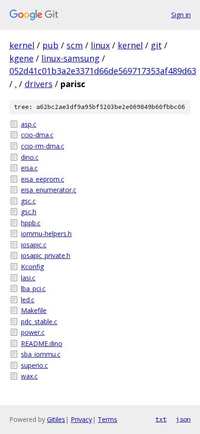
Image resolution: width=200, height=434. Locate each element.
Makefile (34, 310)
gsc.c (28, 201)
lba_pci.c (33, 288)
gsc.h (28, 211)
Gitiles (56, 419)
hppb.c (30, 222)
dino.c (30, 157)
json (183, 419)
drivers (39, 83)
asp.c (28, 124)
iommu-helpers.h (46, 233)
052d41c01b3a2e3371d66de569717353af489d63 (102, 70)
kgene (21, 58)
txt (161, 419)
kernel (21, 45)
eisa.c (29, 167)
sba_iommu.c (40, 354)
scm (75, 45)
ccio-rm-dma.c (42, 146)
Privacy (81, 419)
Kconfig (32, 266)
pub (50, 45)
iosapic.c (34, 244)
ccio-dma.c (37, 134)
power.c (33, 332)
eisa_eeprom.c (42, 179)
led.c (27, 299)
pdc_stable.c (39, 321)
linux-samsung (70, 58)
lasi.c (28, 277)
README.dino (41, 343)
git (156, 45)
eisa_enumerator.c (48, 189)
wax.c (29, 376)
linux (100, 45)
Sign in (181, 14)
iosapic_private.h (45, 255)
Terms (107, 419)
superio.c (34, 365)
